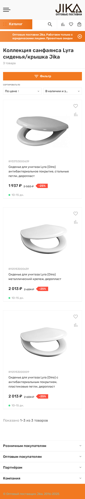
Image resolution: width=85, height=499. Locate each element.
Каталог (15, 24)
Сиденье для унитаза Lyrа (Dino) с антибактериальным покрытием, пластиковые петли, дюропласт (33, 382)
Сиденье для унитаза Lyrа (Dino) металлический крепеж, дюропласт (34, 277)
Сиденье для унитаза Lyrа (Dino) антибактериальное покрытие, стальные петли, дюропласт (38, 171)
